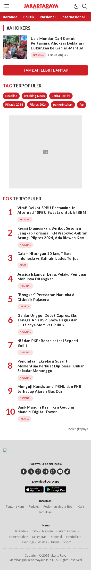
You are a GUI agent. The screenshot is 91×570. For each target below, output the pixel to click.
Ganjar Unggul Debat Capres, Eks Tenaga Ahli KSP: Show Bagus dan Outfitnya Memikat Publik (47, 320)
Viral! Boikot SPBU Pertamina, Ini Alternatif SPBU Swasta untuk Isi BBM (51, 210)
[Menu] (6, 6)
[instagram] (53, 471)
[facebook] (24, 471)
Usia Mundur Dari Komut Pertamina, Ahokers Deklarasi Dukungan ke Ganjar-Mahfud (57, 43)
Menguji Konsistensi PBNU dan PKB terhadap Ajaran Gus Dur (49, 388)
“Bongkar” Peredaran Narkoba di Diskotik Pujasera (46, 297)
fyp (81, 105)
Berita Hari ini (61, 96)
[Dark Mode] (76, 6)
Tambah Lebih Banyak (45, 70)
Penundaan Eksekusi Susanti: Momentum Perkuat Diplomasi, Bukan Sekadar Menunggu (51, 366)
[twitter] (31, 471)
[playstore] (55, 491)
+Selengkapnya (77, 429)
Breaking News (34, 96)
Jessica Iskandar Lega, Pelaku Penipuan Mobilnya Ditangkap (52, 276)
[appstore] (34, 491)
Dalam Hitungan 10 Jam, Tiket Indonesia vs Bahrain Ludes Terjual (48, 256)
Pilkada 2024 (14, 105)
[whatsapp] (38, 471)
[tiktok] (67, 471)
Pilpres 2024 (38, 105)
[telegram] (45, 471)
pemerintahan (63, 105)
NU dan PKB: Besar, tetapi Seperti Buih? (47, 343)
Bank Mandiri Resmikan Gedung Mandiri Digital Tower (45, 409)
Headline (11, 96)
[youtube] (60, 471)
